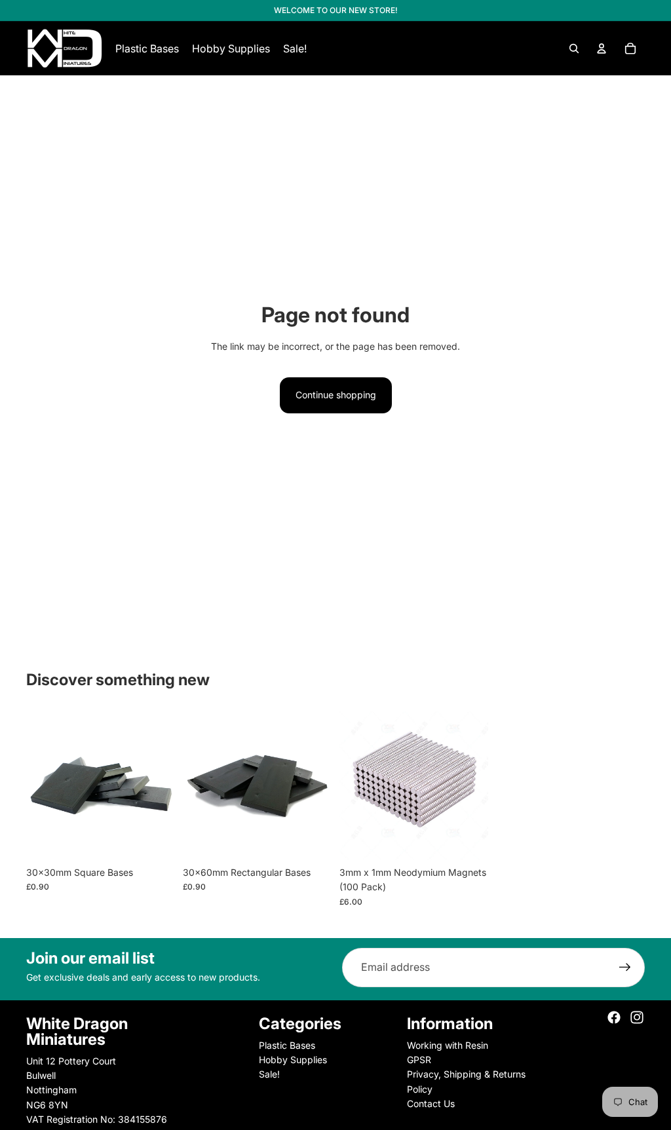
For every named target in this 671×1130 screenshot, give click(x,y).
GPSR (419, 1059)
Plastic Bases (287, 1045)
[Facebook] (614, 1017)
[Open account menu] (601, 48)
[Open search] (574, 48)
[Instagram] (637, 1017)
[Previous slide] (36, 785)
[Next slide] (165, 785)
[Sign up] (625, 967)
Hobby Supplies (293, 1059)
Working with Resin (447, 1045)
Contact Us (431, 1103)
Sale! (269, 1074)
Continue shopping (336, 394)
